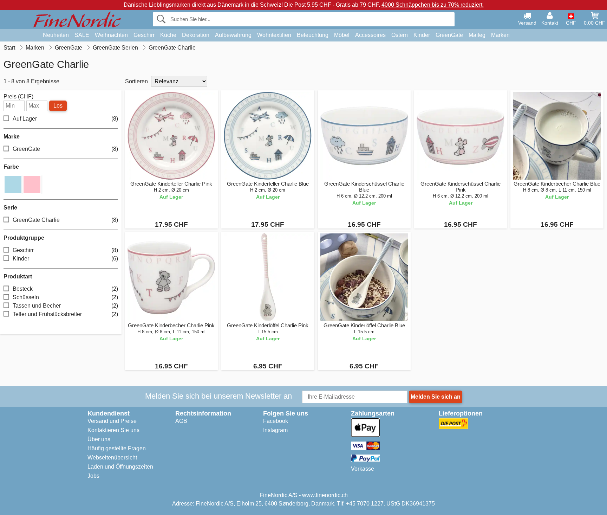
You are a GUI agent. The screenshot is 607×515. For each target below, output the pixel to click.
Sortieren (136, 81)
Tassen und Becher (65, 306)
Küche (168, 35)
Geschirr (144, 35)
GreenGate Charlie (65, 220)
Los (58, 106)
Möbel (342, 35)
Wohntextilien (274, 35)
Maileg (477, 35)
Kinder (421, 35)
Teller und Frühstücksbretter (65, 314)
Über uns (98, 439)
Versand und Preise (112, 421)
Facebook (275, 421)
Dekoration (195, 35)
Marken (500, 35)
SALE (81, 35)
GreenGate (449, 35)
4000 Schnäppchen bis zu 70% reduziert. (432, 5)
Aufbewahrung (233, 35)
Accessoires (370, 35)
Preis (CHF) (18, 96)
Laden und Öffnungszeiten (120, 467)
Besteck (65, 289)
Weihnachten (111, 35)
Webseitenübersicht (112, 458)
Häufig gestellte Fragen (116, 448)
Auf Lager (65, 119)
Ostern (399, 35)
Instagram (275, 430)
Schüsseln (65, 297)
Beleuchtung (312, 35)
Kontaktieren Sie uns (113, 430)
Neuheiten (56, 35)
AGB (181, 421)
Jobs (93, 476)
